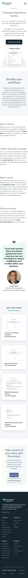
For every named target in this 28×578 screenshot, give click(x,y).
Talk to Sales (14, 475)
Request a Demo (15, 48)
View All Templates (14, 310)
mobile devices (8, 160)
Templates (13, 8)
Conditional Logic (9, 185)
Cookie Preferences (18, 551)
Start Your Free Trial (14, 42)
